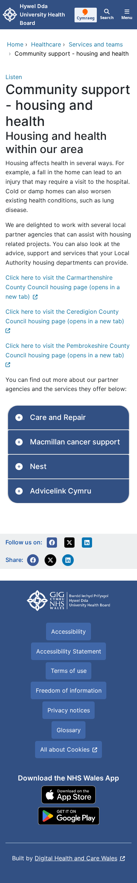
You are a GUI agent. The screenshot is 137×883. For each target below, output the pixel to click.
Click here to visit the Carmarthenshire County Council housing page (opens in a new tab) (62, 287)
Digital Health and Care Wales (76, 858)
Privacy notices (68, 710)
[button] (52, 542)
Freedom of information (69, 690)
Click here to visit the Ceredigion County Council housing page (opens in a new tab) (64, 316)
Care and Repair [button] (58, 417)
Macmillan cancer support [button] (75, 441)
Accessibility (68, 631)
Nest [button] (38, 466)
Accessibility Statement (68, 651)
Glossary (69, 730)
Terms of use (69, 670)
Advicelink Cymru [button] (60, 491)
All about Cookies (65, 749)
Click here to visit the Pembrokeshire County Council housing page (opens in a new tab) (67, 350)
